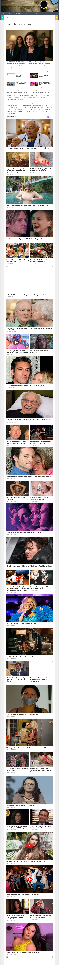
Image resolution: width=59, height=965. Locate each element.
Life (13, 13)
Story (43, 13)
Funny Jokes (37, 13)
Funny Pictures (28, 13)
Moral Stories (19, 13)
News (9, 13)
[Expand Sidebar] (2, 17)
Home (4, 13)
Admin (9, 28)
